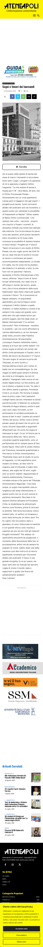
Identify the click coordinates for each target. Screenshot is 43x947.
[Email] (28, 96)
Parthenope (10, 787)
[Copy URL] (34, 96)
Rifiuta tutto (21, 942)
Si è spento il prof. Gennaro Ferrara (15, 789)
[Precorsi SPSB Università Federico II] (36, 832)
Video (7, 828)
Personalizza (21, 935)
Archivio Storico (8, 83)
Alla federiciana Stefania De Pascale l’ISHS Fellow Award (15, 776)
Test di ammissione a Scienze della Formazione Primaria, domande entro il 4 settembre (16, 804)
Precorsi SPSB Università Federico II (14, 831)
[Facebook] (12, 96)
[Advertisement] (21, 43)
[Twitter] (17, 96)
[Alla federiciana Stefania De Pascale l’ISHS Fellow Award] (36, 777)
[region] (21, 925)
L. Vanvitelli (10, 800)
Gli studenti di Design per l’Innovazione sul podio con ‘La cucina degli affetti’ (16, 818)
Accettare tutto (21, 929)
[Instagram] (13, 865)
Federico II (9, 773)
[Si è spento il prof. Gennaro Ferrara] (36, 790)
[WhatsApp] (23, 96)
